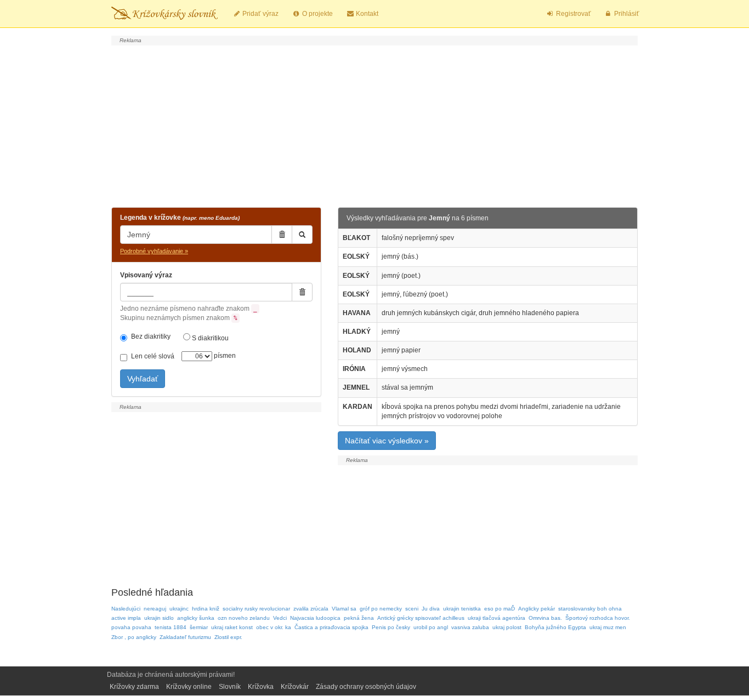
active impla (126, 618)
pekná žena (359, 618)
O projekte (316, 14)
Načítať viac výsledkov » (387, 440)
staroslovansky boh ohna (590, 609)
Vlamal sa (344, 609)
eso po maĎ (499, 609)
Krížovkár (295, 687)
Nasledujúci (125, 609)
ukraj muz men (607, 627)
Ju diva (431, 609)
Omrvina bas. (545, 618)
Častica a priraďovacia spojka (331, 627)
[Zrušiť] (281, 234)
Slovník (230, 687)
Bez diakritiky (151, 336)
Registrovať (572, 14)
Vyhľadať (142, 378)
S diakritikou (209, 338)
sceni (411, 609)
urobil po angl (430, 627)
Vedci (280, 618)
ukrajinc (179, 609)
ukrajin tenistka (462, 609)
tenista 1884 (170, 627)
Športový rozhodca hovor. (597, 618)
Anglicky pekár (536, 609)
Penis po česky (391, 627)
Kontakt (366, 14)
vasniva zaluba (470, 627)
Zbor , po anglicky (133, 637)
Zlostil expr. (228, 637)
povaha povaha (131, 627)
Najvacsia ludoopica (315, 618)
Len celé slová (152, 356)
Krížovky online (189, 687)
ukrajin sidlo (159, 618)
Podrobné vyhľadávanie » (154, 251)
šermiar (199, 627)
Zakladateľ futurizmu (185, 637)
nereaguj (155, 609)
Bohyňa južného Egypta (555, 627)
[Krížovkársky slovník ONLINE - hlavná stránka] (164, 13)
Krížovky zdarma (134, 687)
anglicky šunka (195, 618)
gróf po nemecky (381, 609)
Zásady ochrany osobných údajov (366, 687)
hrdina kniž (205, 609)
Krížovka (261, 687)
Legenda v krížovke (180, 217)
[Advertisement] (374, 125)
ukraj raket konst (232, 627)
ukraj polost (506, 627)
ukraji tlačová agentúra (496, 618)
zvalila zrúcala (310, 609)
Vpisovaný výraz (146, 275)
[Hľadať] (302, 234)
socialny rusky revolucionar (256, 609)
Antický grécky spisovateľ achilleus (420, 618)
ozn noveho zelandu (244, 618)
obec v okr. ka (273, 627)
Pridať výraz (260, 14)
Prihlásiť (625, 14)
